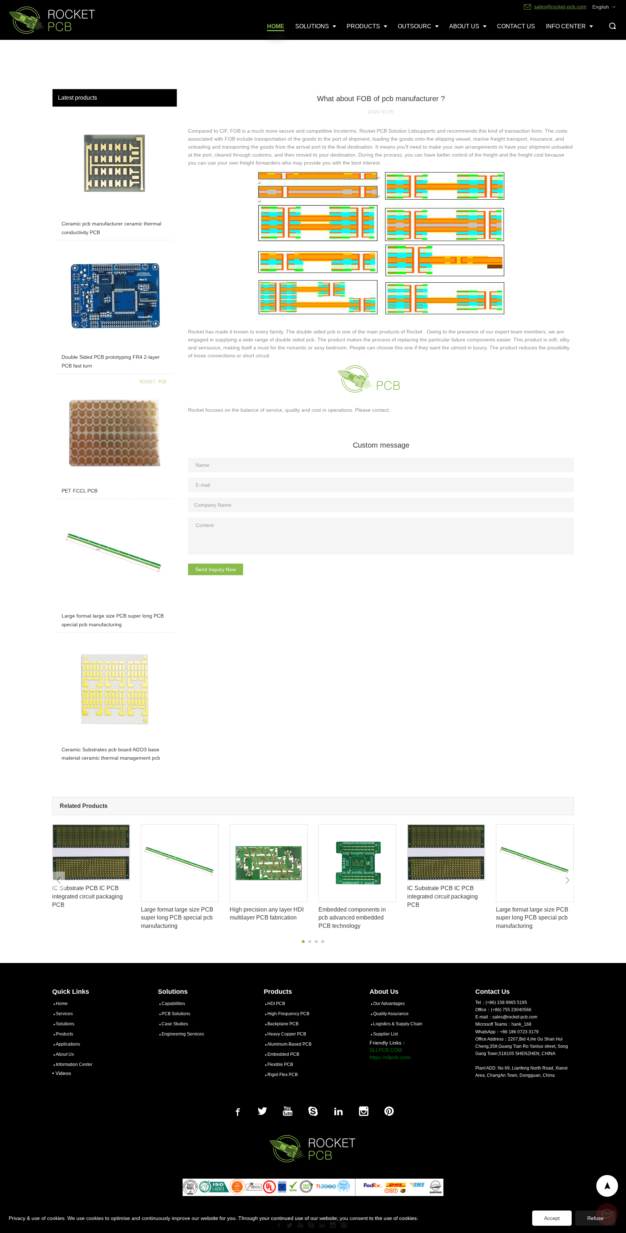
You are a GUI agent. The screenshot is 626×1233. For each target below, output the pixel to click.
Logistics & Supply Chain (397, 1023)
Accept (552, 1218)
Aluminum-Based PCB (289, 1044)
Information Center (74, 1064)
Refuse (595, 1218)
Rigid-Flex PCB (282, 1074)
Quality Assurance (391, 1013)
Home (62, 1003)
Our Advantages (389, 1003)
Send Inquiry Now (215, 569)
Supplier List (385, 1034)
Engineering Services (183, 1034)
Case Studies (175, 1023)
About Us (65, 1054)
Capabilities (173, 1003)
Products (64, 1034)
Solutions (65, 1023)
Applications (68, 1044)
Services (64, 1013)
